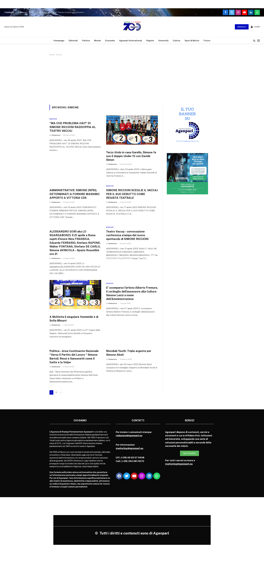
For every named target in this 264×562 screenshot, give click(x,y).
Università (163, 40)
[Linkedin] (149, 476)
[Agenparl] (132, 27)
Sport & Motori (192, 40)
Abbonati (241, 27)
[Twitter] (126, 476)
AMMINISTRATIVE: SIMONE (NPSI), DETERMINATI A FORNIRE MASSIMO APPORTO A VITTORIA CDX (75, 194)
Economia (110, 40)
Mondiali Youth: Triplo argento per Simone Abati (128, 352)
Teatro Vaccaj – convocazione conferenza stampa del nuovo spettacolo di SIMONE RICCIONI (127, 235)
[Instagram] (141, 476)
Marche (53, 119)
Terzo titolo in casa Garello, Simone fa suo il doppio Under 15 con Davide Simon (131, 156)
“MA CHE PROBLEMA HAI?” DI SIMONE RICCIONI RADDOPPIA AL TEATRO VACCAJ (73, 127)
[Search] (254, 40)
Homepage (59, 40)
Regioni (150, 40)
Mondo (97, 40)
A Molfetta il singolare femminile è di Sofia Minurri (74, 318)
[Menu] (258, 40)
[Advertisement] (132, 79)
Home (52, 55)
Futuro (207, 40)
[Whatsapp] (156, 476)
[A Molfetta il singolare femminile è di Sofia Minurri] (75, 294)
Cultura (176, 40)
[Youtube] (134, 476)
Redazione (56, 135)
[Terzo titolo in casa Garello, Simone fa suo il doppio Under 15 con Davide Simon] (132, 130)
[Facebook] (119, 476)
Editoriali (73, 40)
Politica (86, 40)
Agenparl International (130, 40)
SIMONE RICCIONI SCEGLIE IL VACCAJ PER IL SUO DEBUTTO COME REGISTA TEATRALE (132, 194)
